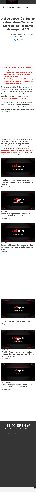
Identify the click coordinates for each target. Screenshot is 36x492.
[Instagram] (24, 426)
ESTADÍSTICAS (9, 7)
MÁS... (28, 7)
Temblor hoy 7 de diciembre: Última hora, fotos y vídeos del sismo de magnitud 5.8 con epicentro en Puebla (18, 81)
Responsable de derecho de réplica (24, 433)
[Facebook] (9, 426)
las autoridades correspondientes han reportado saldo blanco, (17, 150)
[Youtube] (19, 426)
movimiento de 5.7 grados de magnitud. (15, 98)
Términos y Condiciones (9, 433)
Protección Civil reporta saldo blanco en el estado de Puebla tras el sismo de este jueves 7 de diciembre (19, 74)
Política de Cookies (23, 431)
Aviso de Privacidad (13, 431)
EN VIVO (19, 7)
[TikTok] (29, 426)
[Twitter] (14, 426)
